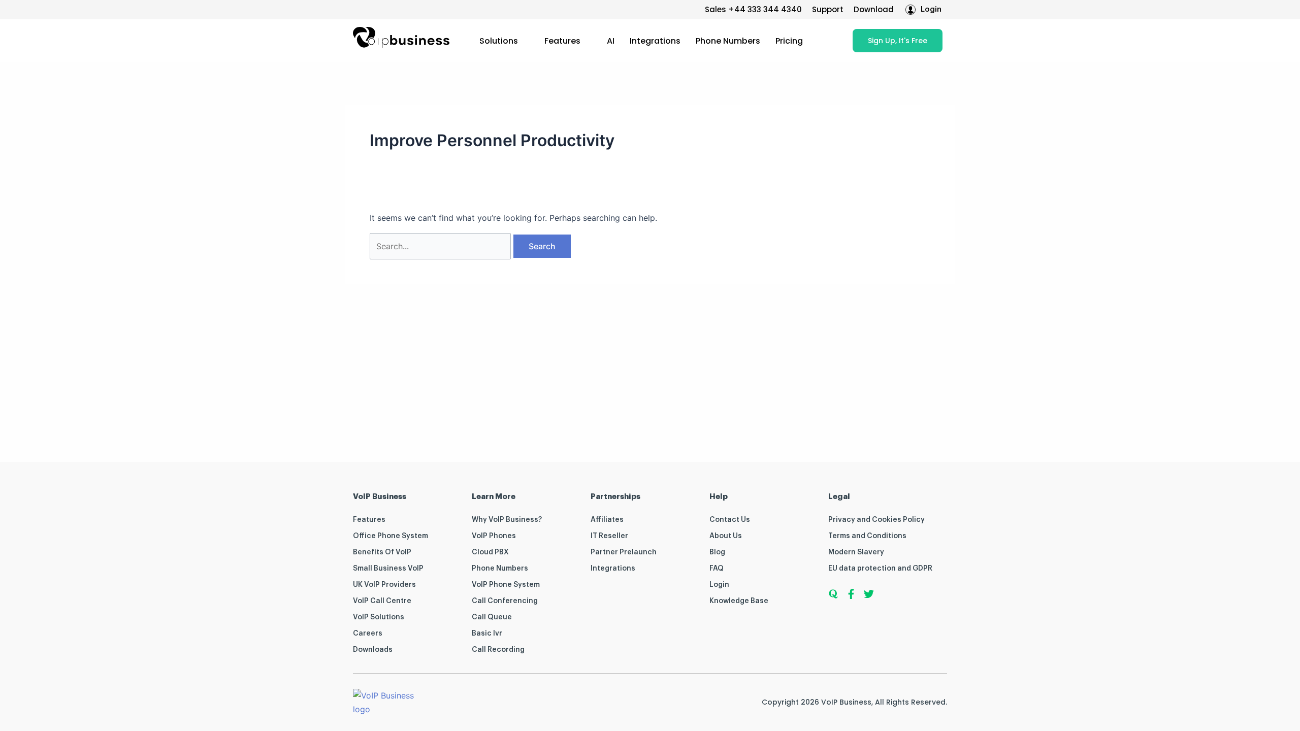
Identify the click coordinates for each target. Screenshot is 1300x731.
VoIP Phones (494, 536)
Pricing (789, 41)
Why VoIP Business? (507, 519)
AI (610, 41)
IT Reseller (609, 536)
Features (562, 41)
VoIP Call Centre (382, 601)
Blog (717, 552)
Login (719, 584)
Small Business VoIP (388, 568)
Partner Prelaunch (624, 552)
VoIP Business (846, 702)
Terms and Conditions (867, 536)
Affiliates (607, 519)
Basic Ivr (487, 633)
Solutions (498, 41)
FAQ (716, 568)
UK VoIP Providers (384, 584)
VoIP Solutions (378, 617)
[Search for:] (441, 246)
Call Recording (498, 649)
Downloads (373, 649)
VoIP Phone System (506, 584)
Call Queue (492, 617)
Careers (367, 633)
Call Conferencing (505, 601)
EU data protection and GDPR (880, 568)
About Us (725, 536)
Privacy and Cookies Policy (876, 519)
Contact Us (729, 519)
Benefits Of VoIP (382, 552)
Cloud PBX (490, 552)
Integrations (655, 41)
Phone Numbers (728, 41)
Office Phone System (390, 536)
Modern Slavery (856, 552)
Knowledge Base (738, 601)
